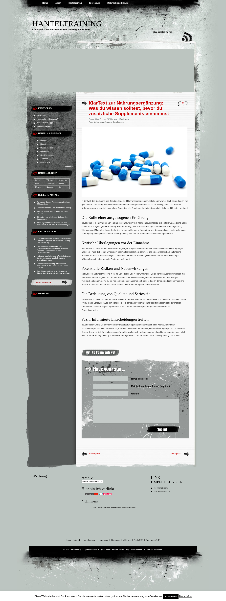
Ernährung (41, 115)
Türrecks (44, 159)
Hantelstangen (46, 144)
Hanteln (43, 140)
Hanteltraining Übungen (46, 119)
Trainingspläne (43, 126)
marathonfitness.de (162, 491)
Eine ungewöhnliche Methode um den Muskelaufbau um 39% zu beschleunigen (53, 224)
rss (170, 32)
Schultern (50, 184)
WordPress (157, 550)
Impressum (94, 3)
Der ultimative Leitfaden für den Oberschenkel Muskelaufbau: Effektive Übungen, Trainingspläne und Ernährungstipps (52, 249)
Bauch (61, 184)
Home (45, 3)
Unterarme (64, 180)
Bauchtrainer (45, 162)
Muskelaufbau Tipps (45, 123)
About (58, 3)
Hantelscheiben (46, 148)
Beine (61, 187)
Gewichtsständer (47, 155)
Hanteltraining (75, 3)
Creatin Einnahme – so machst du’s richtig (54, 208)
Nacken (49, 187)
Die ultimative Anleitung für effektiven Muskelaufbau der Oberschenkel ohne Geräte (52, 266)
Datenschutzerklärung (117, 3)
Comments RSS (153, 540)
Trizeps (51, 180)
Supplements (118, 122)
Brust (37, 184)
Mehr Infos (185, 596)
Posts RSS (138, 540)
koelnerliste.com (161, 488)
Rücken (38, 187)
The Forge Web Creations (131, 550)
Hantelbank (44, 151)
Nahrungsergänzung (103, 122)
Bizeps (40, 180)
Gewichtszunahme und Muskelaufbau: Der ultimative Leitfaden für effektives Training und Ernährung (54, 241)
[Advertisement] (113, 67)
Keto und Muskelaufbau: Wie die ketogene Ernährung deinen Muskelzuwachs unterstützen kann (54, 258)
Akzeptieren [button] (171, 596)
